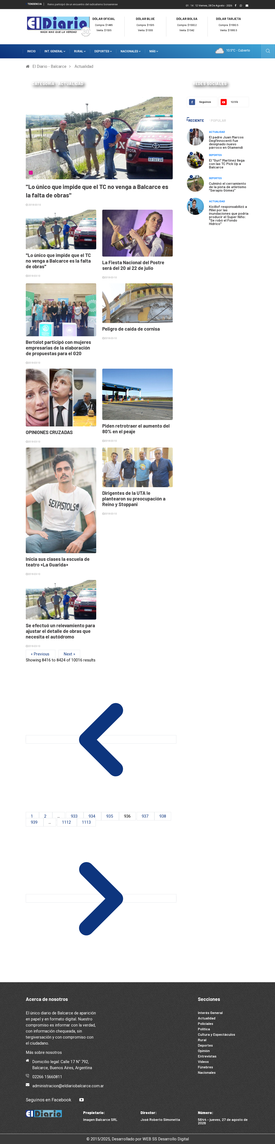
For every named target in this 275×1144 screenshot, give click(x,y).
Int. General (53, 51)
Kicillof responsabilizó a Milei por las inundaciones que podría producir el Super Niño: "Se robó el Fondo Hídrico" (228, 215)
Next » (69, 654)
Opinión (204, 1050)
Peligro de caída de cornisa (131, 329)
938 (162, 816)
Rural (79, 51)
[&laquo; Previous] (101, 739)
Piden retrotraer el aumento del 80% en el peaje (136, 428)
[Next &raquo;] (101, 898)
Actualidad (83, 66)
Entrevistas (207, 1056)
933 (75, 816)
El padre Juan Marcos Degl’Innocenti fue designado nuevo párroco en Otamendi (226, 142)
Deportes (102, 51)
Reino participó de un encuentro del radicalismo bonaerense (83, 4)
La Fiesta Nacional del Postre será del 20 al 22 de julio (133, 265)
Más (152, 51)
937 (145, 816)
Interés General (210, 1012)
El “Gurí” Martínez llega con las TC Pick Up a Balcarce (227, 163)
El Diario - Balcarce (49, 66)
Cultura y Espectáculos (216, 1034)
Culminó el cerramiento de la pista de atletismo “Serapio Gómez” (227, 186)
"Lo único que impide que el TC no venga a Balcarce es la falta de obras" (58, 260)
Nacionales (130, 51)
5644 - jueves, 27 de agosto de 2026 (223, 1121)
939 (34, 822)
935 (110, 816)
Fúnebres (205, 1067)
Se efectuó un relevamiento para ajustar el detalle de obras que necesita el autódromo (60, 631)
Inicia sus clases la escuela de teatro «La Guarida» (58, 561)
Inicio (31, 51)
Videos (203, 1061)
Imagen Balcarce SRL (100, 1119)
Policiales (205, 1023)
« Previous (40, 654)
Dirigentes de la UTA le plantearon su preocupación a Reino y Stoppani (133, 498)
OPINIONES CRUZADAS (49, 432)
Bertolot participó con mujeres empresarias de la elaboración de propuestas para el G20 (58, 347)
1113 (86, 822)
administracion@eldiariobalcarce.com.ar (68, 1085)
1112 (67, 822)
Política (204, 1029)
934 (92, 816)
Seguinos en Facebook (48, 1099)
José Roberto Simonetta (160, 1119)
